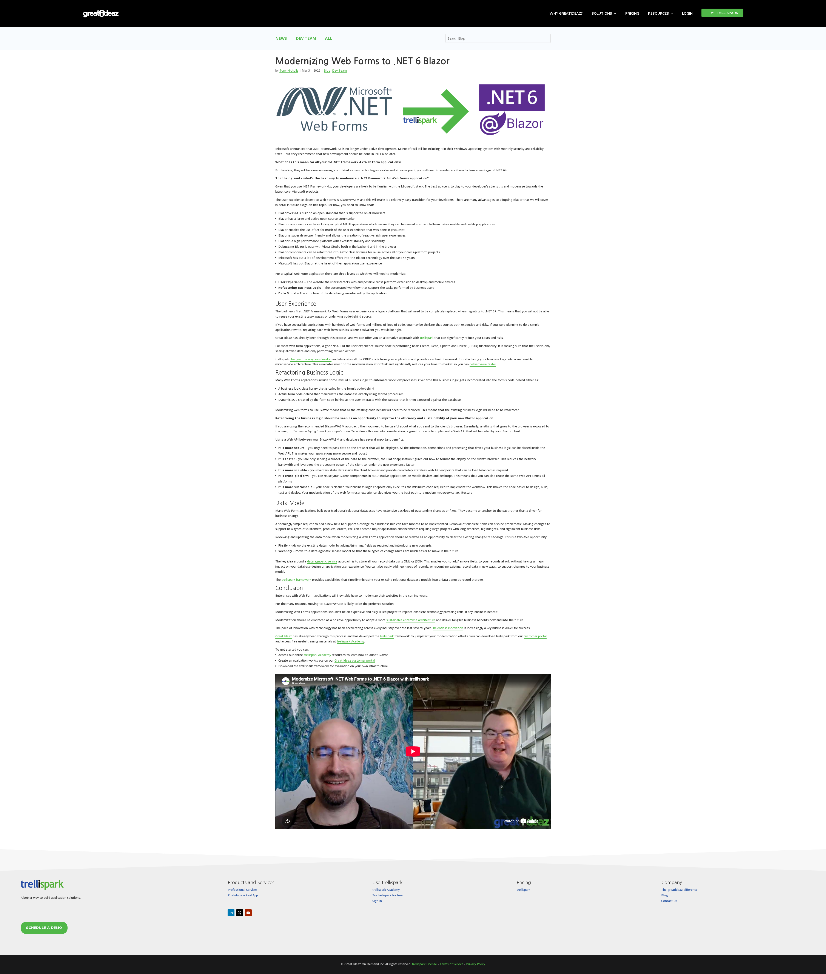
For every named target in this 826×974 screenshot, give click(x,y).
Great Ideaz (283, 636)
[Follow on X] (239, 912)
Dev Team (306, 39)
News (281, 39)
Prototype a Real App (243, 895)
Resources (658, 13)
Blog (327, 70)
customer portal (535, 636)
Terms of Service (451, 964)
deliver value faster (483, 364)
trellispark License (424, 964)
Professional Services (242, 890)
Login (687, 13)
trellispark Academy (350, 641)
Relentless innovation (448, 628)
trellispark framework (296, 580)
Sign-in (377, 901)
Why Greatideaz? (566, 13)
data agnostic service (322, 561)
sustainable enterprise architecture (410, 620)
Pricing (632, 13)
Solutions (602, 13)
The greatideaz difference (679, 890)
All (328, 39)
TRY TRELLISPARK (722, 13)
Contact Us (669, 901)
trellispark (426, 338)
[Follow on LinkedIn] (231, 912)
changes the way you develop (310, 359)
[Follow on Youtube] (248, 912)
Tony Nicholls (288, 70)
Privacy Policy (475, 964)
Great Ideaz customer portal (354, 660)
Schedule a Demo (44, 927)
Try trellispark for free (387, 895)
